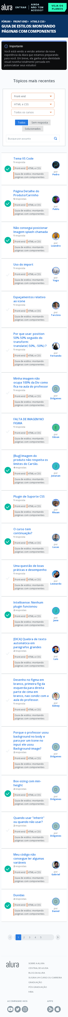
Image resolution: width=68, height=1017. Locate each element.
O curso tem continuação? (22, 531)
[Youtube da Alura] (10, 1009)
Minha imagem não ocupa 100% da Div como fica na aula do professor (30, 382)
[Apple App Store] (57, 1009)
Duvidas (18, 895)
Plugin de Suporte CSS (29, 496)
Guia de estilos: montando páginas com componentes (28, 29)
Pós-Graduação (37, 987)
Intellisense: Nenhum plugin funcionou (28, 604)
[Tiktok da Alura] (32, 1009)
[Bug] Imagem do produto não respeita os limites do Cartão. (30, 460)
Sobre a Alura (36, 963)
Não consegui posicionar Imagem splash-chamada (30, 230)
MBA (30, 991)
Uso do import (23, 264)
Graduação (35, 982)
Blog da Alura (36, 972)
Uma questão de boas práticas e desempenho (30, 568)
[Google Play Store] (50, 1009)
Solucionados (33, 128)
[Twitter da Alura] (18, 1009)
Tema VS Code (23, 158)
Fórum (5, 21)
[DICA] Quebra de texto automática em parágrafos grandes (29, 643)
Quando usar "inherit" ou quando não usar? (28, 820)
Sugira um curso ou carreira (45, 977)
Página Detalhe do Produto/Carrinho (26, 193)
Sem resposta (40, 122)
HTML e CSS (37, 21)
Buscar (55, 138)
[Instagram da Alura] (25, 1009)
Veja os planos (57, 7)
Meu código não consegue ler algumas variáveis (28, 858)
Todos (21, 122)
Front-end (20, 21)
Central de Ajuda (38, 968)
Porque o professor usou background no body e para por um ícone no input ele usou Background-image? (31, 740)
